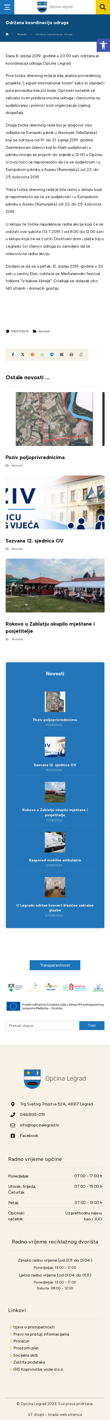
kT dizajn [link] (36, 1414)
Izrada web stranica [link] (65, 1414)
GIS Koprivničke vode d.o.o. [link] (38, 1369)
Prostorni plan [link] (26, 1348)
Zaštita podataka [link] (29, 1362)
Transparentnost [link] (55, 965)
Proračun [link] (21, 1341)
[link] (103, 45)
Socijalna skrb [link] (25, 1355)
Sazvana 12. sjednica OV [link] (55, 765)
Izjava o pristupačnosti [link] (33, 1327)
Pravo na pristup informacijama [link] (41, 1334)
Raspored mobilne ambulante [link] (55, 860)
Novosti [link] (44, 331)
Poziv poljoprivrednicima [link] (55, 720)
